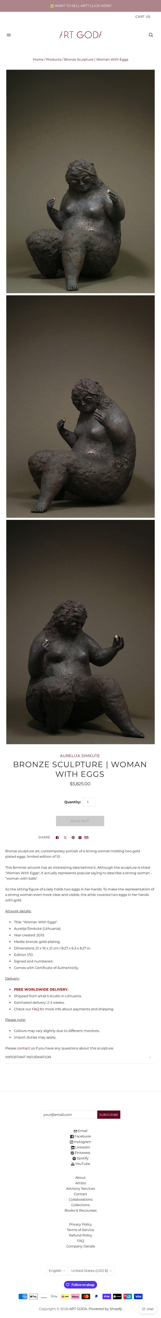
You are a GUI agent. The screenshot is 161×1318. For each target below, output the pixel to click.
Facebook (82, 1136)
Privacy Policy (80, 1224)
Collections (80, 1205)
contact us (26, 1048)
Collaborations (80, 1200)
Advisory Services (80, 1189)
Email (82, 1131)
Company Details (80, 1246)
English (55, 1271)
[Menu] (8, 35)
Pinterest (82, 1153)
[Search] (151, 35)
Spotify (82, 1158)
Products (53, 60)
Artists (80, 1183)
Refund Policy (80, 1235)
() (143, 17)
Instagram (82, 1142)
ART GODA (78, 1309)
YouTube (82, 1164)
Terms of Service (80, 1230)
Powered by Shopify (105, 1309)
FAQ (35, 1009)
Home (38, 60)
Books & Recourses (81, 1210)
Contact (80, 1194)
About (80, 1178)
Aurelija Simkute (80, 755)
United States (89, 1271)
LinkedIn (82, 1147)
